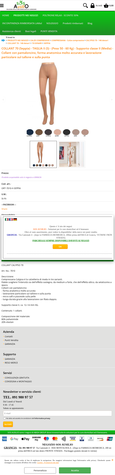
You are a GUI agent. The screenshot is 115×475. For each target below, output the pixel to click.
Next (112, 99)
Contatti (9, 336)
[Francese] (11, 219)
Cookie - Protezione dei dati (48, 462)
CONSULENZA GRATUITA (17, 377)
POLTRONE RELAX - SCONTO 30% (60, 15)
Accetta (75, 470)
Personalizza (40, 470)
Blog (90, 23)
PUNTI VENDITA (49, 31)
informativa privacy (42, 418)
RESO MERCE (11, 362)
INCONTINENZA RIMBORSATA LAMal (22, 23)
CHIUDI (113, 459)
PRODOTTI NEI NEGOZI (25, 15)
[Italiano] (7, 219)
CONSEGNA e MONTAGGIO (18, 381)
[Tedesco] (15, 219)
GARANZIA (10, 343)
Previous (3, 99)
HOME (5, 15)
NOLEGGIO (52, 23)
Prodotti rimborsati (73, 23)
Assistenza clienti (11, 31)
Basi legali (30, 31)
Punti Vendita (11, 340)
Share (4, 208)
